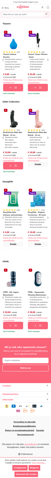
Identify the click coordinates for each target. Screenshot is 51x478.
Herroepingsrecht (25, 435)
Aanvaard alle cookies (26, 474)
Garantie (40, 430)
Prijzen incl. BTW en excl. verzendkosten (13, 81)
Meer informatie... (39, 463)
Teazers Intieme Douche (9, 55)
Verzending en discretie (24, 422)
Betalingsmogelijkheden (24, 426)
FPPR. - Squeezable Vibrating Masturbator (37, 293)
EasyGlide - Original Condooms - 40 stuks (37, 213)
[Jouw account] (42, 7)
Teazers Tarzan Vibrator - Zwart (38, 55)
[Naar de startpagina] (23, 7)
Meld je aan (25, 368)
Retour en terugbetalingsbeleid (19, 430)
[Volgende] (48, 59)
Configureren (20, 468)
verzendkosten (30, 444)
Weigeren (34, 468)
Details (38, 164)
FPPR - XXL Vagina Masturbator (11, 293)
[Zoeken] (46, 14)
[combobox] (23, 14)
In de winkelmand (13, 87)
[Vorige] (3, 59)
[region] (25, 59)
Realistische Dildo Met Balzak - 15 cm (12, 133)
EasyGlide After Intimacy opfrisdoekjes (12, 213)
